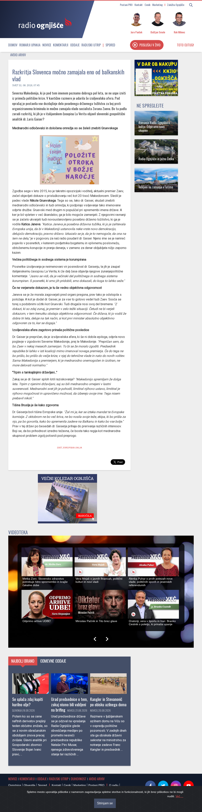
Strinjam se (105, 803)
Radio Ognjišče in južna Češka (156, 158)
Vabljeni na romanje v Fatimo (155, 187)
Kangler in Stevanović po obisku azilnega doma (108, 701)
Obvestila (29, 785)
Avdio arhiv (18, 54)
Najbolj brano (22, 661)
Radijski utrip (91, 45)
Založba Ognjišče (175, 5)
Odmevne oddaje (53, 661)
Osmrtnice (14, 785)
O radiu (113, 785)
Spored (110, 45)
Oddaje (74, 45)
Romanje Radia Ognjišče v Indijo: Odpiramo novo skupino (154, 126)
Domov (12, 45)
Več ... (179, 796)
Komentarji (60, 45)
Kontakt (139, 5)
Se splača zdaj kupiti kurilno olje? (27, 701)
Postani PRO (126, 5)
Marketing (157, 5)
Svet (15, 85)
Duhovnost (78, 778)
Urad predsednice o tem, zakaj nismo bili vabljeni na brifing (69, 704)
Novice (46, 45)
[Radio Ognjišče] (43, 23)
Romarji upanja (29, 45)
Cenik (147, 5)
